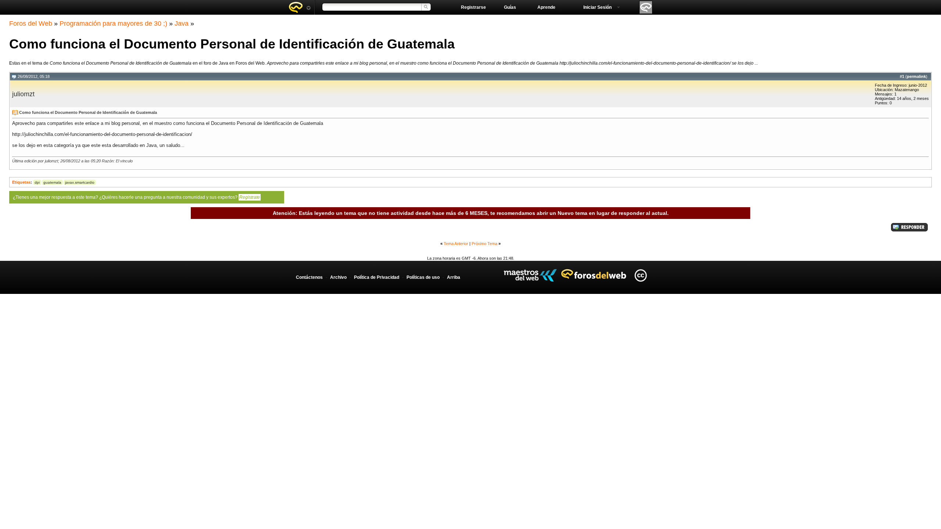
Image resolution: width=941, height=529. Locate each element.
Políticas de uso (423, 277)
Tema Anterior (456, 243)
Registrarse (473, 7)
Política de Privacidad (376, 277)
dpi (37, 182)
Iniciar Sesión (597, 7)
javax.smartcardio (79, 182)
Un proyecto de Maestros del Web (530, 275)
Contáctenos (309, 277)
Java (182, 23)
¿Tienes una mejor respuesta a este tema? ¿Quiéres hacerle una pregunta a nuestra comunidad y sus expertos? (136, 197)
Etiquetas (21, 182)
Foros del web (300, 7)
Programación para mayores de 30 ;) (113, 23)
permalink (916, 76)
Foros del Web (30, 23)
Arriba (453, 277)
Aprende (546, 7)
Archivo (338, 277)
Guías (510, 7)
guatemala (52, 182)
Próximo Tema (484, 243)
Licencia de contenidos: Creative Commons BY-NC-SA (640, 275)
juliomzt (23, 94)
